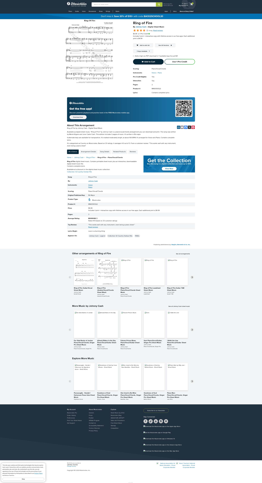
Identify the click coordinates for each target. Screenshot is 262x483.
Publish (91, 418)
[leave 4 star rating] (144, 30)
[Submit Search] (159, 4)
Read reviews (158, 30)
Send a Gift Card (168, 5)
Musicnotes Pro (167, 4)
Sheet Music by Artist (117, 413)
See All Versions (164, 45)
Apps (166, 11)
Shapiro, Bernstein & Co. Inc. (180, 244)
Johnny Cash (141, 27)
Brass (101, 11)
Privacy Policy (93, 430)
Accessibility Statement (96, 425)
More (175, 12)
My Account (183, 5)
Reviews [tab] (133, 152)
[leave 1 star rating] (134, 30)
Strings (108, 11)
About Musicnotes (95, 409)
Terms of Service (94, 428)
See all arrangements (183, 254)
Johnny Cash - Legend (97, 236)
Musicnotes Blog (116, 415)
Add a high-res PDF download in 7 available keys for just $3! (156, 56)
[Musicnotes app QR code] (184, 109)
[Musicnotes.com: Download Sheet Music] (76, 4)
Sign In (186, 3)
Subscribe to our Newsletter (156, 410)
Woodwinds (92, 11)
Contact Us (92, 423)
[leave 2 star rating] (137, 30)
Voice (84, 11)
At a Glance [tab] (73, 152)
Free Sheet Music (116, 423)
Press (91, 415)
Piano (70, 11)
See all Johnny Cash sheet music (179, 306)
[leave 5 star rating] (147, 30)
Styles (117, 11)
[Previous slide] (69, 277)
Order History (71, 415)
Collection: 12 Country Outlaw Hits (79, 172)
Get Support (71, 423)
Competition (114, 428)
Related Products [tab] (119, 152)
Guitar (77, 11)
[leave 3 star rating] (141, 30)
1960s (137, 236)
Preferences (71, 418)
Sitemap (113, 425)
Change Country (71, 466)
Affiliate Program (94, 420)
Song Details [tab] (104, 152)
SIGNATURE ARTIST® (117, 418)
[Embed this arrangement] (178, 127)
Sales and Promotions (118, 420)
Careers (91, 413)
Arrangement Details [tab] (88, 152)
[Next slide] (192, 277)
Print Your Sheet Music (74, 420)
